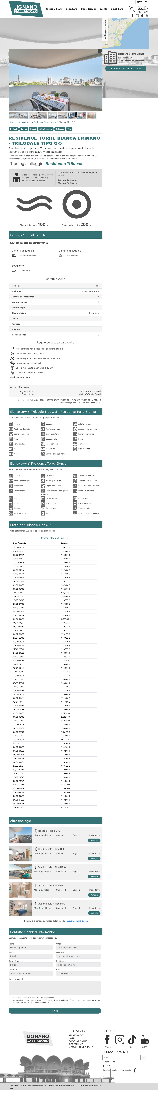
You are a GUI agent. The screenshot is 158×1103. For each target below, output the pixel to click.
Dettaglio (94, 840)
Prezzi (33, 129)
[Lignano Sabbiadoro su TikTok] (142, 15)
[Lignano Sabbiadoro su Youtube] (147, 15)
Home (13, 122)
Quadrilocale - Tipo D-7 (51, 885)
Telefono (13, 969)
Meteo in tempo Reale (81, 1047)
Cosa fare (72, 9)
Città (58, 944)
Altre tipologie (46, 129)
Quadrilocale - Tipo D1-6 (52, 867)
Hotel (72, 1038)
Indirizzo (60, 961)
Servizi (24, 129)
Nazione (60, 952)
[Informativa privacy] (41, 1002)
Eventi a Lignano (78, 1041)
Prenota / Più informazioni (126, 68)
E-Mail (12, 952)
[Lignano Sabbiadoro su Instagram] (137, 15)
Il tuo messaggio (16, 979)
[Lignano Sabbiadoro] (38, 1038)
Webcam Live (76, 1044)
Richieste (60, 129)
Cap (58, 969)
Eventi (103, 9)
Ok (143, 1057)
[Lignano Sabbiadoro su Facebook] (132, 15)
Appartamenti (24, 122)
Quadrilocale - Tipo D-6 (51, 849)
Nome (11, 944)
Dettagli (13, 129)
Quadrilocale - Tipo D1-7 (52, 903)
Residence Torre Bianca (45, 122)
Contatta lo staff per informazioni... (117, 1070)
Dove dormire (89, 9)
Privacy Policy (98, 1086)
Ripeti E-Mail (14, 961)
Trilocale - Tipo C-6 (49, 830)
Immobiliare (117, 9)
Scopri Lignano (54, 9)
